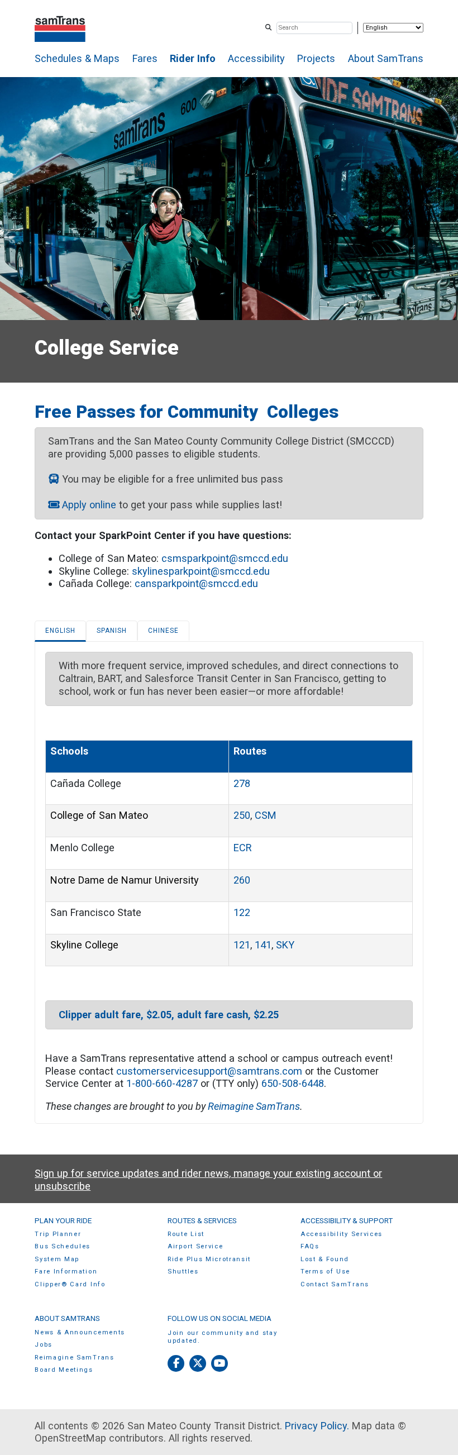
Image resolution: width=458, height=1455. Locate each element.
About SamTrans (385, 58)
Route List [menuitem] (186, 1234)
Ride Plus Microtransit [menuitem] (209, 1259)
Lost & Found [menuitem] (324, 1259)
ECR (242, 847)
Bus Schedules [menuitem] (62, 1246)
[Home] (60, 27)
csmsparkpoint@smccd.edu (224, 558)
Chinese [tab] (163, 631)
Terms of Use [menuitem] (325, 1271)
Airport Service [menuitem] (195, 1246)
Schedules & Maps (77, 58)
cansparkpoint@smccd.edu (196, 583)
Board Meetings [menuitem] (64, 1369)
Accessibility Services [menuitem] (341, 1234)
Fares (145, 58)
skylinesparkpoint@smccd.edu (201, 571)
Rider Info (193, 58)
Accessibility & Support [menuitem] (346, 1220)
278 (241, 783)
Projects (316, 58)
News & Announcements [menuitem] (80, 1332)
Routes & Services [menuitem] (202, 1220)
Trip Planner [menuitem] (58, 1234)
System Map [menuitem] (57, 1259)
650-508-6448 (292, 1083)
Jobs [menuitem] (44, 1344)
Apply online (89, 505)
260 (241, 880)
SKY (285, 945)
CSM (265, 815)
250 (241, 815)
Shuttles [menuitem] (183, 1271)
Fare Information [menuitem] (66, 1271)
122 (241, 912)
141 (263, 945)
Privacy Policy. (317, 1426)
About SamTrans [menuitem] (67, 1318)
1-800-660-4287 (162, 1083)
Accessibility (256, 58)
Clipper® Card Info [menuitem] (70, 1284)
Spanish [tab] (112, 631)
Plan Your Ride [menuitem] (63, 1220)
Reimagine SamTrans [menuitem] (74, 1357)
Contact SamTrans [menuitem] (334, 1284)
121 (241, 945)
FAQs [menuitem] (309, 1246)
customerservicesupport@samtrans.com (209, 1071)
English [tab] (60, 631)
